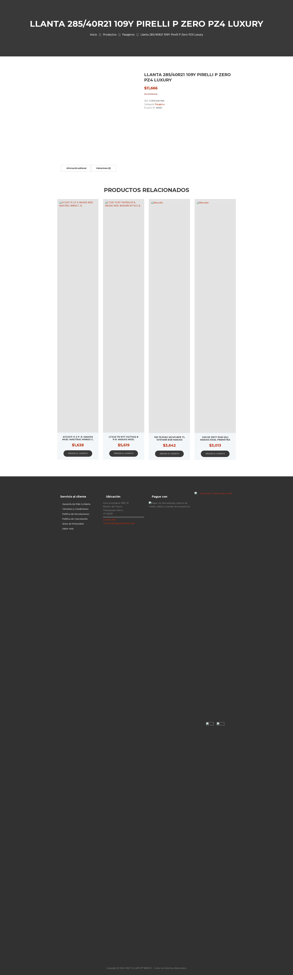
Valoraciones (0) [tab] (103, 168)
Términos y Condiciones (75, 509)
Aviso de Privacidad (73, 524)
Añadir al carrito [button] (78, 453)
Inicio (93, 35)
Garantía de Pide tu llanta (76, 504)
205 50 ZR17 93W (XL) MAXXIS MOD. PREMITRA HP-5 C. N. (215, 440)
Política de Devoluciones (75, 514)
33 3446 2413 (109, 520)
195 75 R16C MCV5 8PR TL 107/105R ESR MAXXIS (169, 438)
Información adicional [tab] (76, 168)
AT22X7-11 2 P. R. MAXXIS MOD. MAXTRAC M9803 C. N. (78, 439)
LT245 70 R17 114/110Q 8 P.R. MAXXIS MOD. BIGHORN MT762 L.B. (123, 439)
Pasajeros (128, 35)
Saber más (68, 529)
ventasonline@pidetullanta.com (119, 523)
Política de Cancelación (75, 519)
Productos (109, 35)
